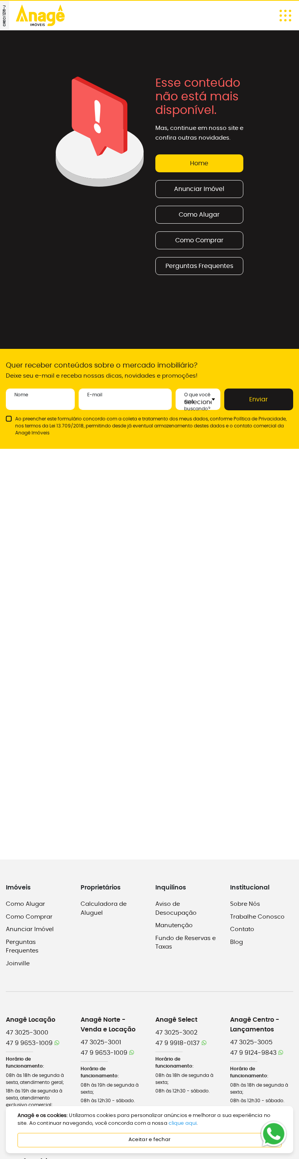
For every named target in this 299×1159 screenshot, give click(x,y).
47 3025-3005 (251, 1042)
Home (199, 163)
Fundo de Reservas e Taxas (185, 942)
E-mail (94, 394)
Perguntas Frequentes (199, 266)
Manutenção (174, 925)
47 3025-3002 (176, 1032)
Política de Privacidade (260, 419)
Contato (242, 929)
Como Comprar (199, 240)
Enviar (258, 399)
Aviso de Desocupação (176, 908)
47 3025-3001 (101, 1042)
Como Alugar (199, 215)
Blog (236, 942)
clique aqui (183, 1123)
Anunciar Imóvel (199, 189)
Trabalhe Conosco (257, 917)
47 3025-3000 (27, 1032)
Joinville (18, 963)
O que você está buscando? (197, 401)
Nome (21, 394)
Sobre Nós (245, 904)
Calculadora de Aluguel (104, 908)
